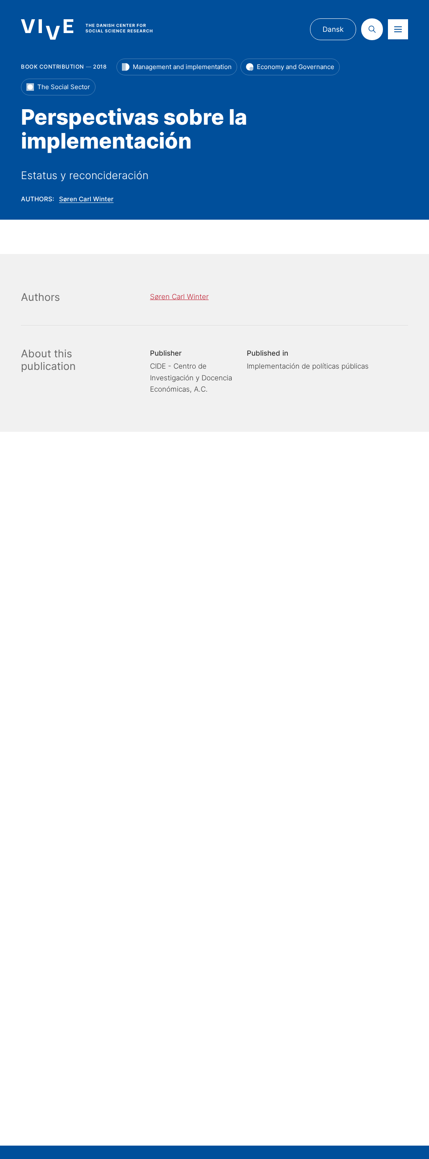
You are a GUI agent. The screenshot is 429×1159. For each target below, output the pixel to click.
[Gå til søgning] (372, 29)
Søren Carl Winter (86, 199)
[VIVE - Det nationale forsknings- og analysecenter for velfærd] (94, 29)
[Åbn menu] (398, 29)
